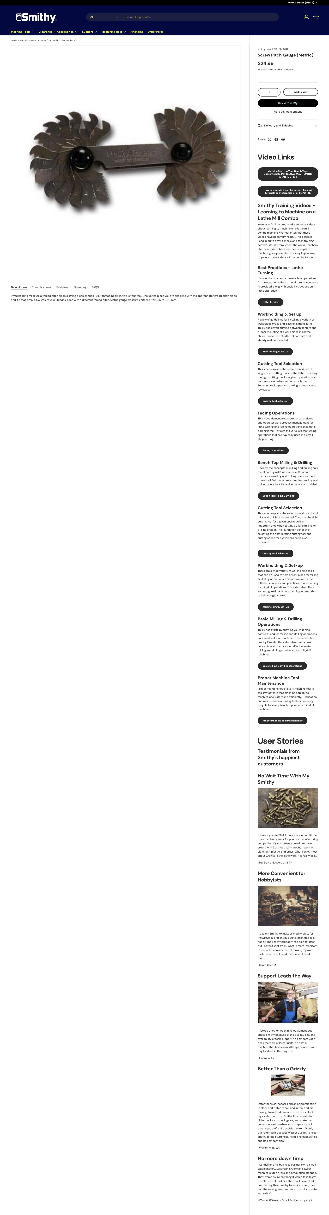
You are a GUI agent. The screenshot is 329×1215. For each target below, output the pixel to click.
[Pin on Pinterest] (283, 139)
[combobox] (182, 17)
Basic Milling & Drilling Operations (282, 665)
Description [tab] (19, 287)
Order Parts (155, 32)
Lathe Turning (271, 302)
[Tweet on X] (269, 139)
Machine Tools (20, 32)
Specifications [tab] (41, 287)
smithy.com (264, 49)
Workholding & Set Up (275, 351)
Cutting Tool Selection (276, 553)
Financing (136, 32)
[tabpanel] (126, 298)
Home (14, 40)
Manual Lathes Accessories (33, 40)
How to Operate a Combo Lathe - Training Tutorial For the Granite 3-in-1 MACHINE (288, 191)
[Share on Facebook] (276, 139)
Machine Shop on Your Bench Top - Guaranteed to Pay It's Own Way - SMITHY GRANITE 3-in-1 (288, 174)
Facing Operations (273, 450)
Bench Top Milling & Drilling (278, 495)
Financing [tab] (80, 287)
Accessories (65, 32)
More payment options (288, 111)
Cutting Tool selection (275, 400)
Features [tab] (62, 287)
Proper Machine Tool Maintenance (283, 720)
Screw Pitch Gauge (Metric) (63, 40)
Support (87, 32)
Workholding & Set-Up (276, 606)
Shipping (262, 69)
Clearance (46, 32)
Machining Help (111, 32)
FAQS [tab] (95, 287)
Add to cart (300, 91)
